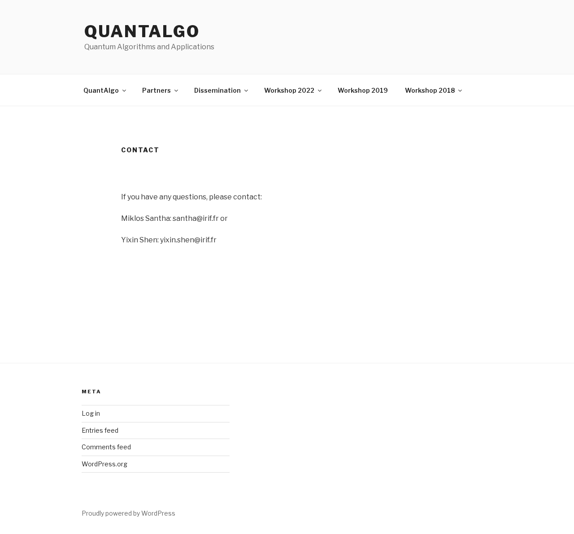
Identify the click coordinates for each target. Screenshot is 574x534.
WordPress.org (104, 464)
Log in (91, 413)
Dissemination (217, 90)
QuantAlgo (142, 31)
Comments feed (106, 447)
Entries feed (100, 430)
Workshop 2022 (289, 90)
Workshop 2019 (363, 90)
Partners (156, 90)
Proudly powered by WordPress (128, 513)
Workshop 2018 (430, 90)
